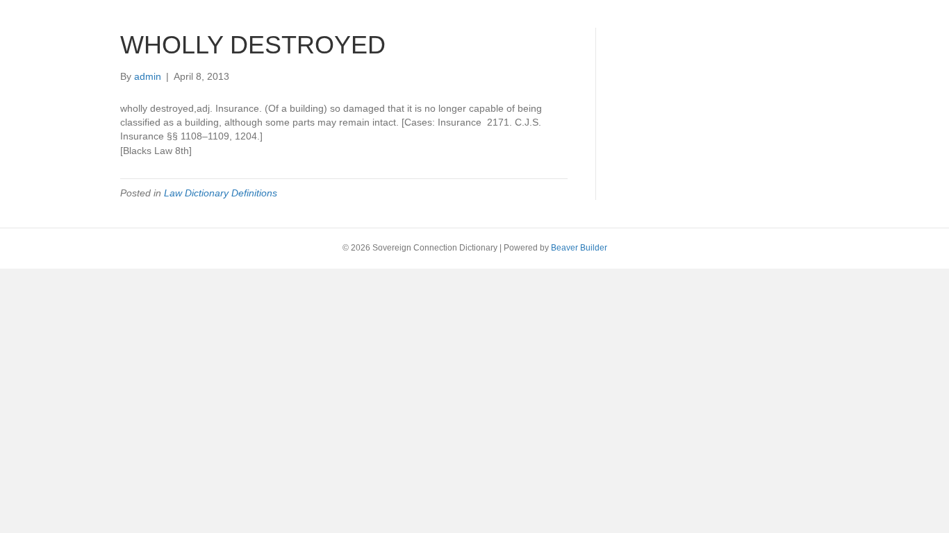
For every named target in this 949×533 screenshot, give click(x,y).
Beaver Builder (579, 248)
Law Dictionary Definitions (220, 192)
